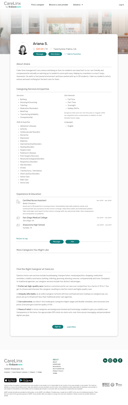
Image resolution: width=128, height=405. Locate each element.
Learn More (71, 327)
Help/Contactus (58, 369)
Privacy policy (58, 371)
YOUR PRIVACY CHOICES (20, 372)
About (55, 362)
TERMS (39, 372)
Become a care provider (58, 4)
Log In (121, 4)
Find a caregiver (37, 4)
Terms (55, 373)
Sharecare (57, 364)
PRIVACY (32, 372)
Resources (57, 366)
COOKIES (7, 372)
